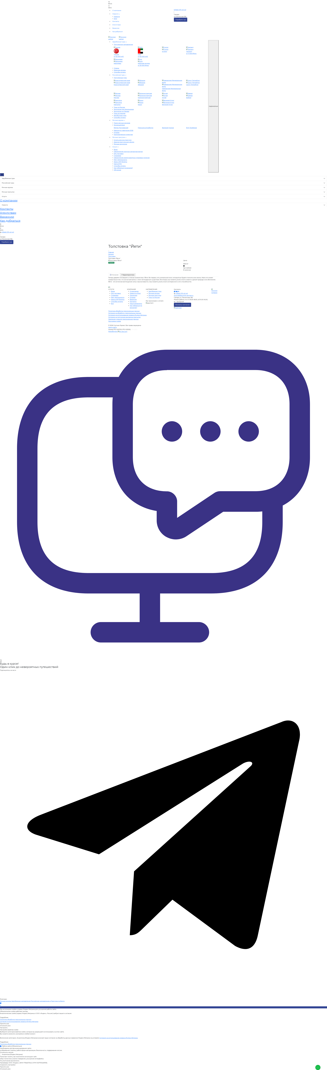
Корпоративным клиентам (123, 134)
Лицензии (133, 295)
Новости (115, 14)
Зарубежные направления (21, 1001)
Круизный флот (119, 125)
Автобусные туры (120, 115)
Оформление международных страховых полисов (132, 158)
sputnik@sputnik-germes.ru (183, 295)
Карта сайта (112, 327)
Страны (116, 68)
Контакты (115, 21)
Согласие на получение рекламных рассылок (124, 317)
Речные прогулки (118, 137)
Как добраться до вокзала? (123, 168)
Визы (116, 149)
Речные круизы (118, 120)
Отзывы (116, 132)
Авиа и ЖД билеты (120, 162)
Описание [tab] (114, 275)
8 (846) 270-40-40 (180, 10)
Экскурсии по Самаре (121, 111)
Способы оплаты (120, 72)
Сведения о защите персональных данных (123, 319)
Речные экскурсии (120, 144)
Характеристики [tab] (128, 275)
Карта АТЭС (118, 164)
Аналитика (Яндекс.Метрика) (12, 1054)
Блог (115, 18)
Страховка (117, 156)
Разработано (113, 331)
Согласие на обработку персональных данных (124, 313)
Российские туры (118, 75)
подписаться (213, 106)
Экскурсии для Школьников (124, 109)
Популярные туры (120, 78)
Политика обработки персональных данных (124, 311)
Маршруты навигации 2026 (123, 130)
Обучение (117, 170)
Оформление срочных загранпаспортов (128, 151)
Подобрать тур (180, 19)
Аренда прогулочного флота (124, 142)
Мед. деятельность (120, 160)
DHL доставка (118, 153)
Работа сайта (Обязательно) (12, 1046)
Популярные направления (123, 44)
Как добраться (117, 31)
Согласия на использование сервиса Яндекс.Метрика (118, 1038)
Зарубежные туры (119, 42)
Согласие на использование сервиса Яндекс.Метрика (127, 315)
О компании (116, 10)
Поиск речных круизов (122, 123)
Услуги (115, 147)
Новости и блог (135, 293)
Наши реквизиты (136, 303)
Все (112, 303)
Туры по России (119, 107)
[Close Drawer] (2, 174)
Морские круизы (120, 70)
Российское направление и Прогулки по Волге (48, 1001)
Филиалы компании (182, 305)
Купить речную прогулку (123, 140)
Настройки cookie (114, 321)
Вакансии (115, 28)
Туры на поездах (119, 113)
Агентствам (116, 25)
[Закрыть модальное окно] (0, 661)
